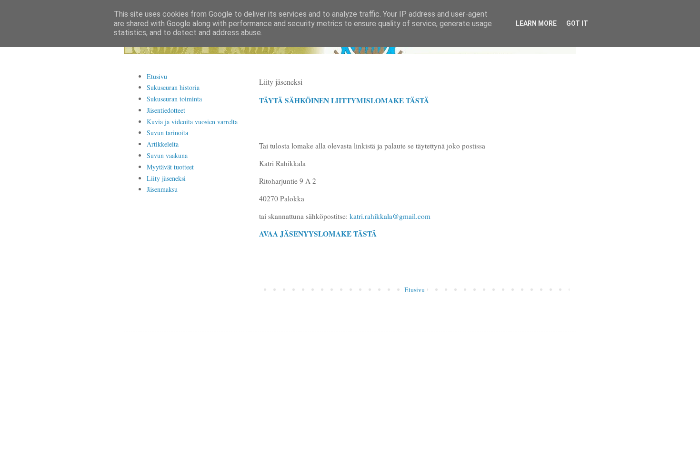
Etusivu (414, 289)
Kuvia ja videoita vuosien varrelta (192, 121)
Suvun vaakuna (167, 155)
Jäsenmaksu (162, 189)
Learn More (536, 23)
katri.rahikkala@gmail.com (390, 216)
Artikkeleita (163, 143)
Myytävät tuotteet (170, 166)
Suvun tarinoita (167, 132)
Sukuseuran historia (173, 87)
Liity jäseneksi (166, 178)
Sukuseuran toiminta (174, 98)
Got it (577, 23)
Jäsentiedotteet (166, 110)
